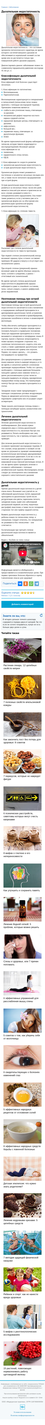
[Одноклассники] (25, 583)
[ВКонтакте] (20, 583)
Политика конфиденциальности (22, 1415)
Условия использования (22, 1412)
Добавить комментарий (22, 604)
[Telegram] (36, 583)
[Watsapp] (31, 583)
